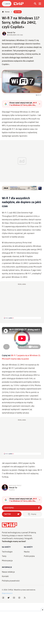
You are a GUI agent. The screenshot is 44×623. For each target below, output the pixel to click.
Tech (18, 12)
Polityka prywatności (11, 581)
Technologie (7, 552)
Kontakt (5, 576)
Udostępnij (9, 508)
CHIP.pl (10, 590)
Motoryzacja (7, 560)
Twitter (7, 514)
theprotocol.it (7, 593)
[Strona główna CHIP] (18, 3)
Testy (4, 556)
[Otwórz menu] (40, 3)
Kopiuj (33, 514)
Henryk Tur (11, 32)
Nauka (26, 552)
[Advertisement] (22, 301)
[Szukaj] (35, 4)
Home (7, 12)
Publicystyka (29, 556)
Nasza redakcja (8, 572)
